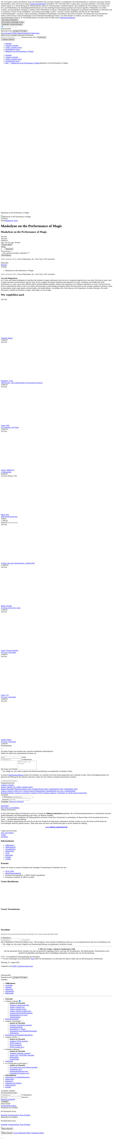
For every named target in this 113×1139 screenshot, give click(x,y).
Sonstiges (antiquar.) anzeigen (20, 1053)
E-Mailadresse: (27, 759)
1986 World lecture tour (9, 517)
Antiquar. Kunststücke (22, 793)
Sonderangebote (13, 1115)
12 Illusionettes (6, 472)
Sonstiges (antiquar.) (50, 793)
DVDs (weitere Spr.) (17, 1047)
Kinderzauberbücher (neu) (19, 1071)
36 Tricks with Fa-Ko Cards (10, 608)
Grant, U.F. (5, 695)
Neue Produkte (25, 1115)
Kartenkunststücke (16, 1027)
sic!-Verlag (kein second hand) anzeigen (24, 1067)
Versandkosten (10, 849)
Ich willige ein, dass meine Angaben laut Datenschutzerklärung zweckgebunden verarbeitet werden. (38, 771)
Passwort (25, 1097)
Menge (3, 247)
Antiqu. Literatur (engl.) (24, 787)
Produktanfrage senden (9, 781)
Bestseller (4, 1115)
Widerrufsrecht (10, 847)
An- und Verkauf (7, 833)
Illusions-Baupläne (7, 789)
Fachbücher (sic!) (16, 1069)
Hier (32, 959)
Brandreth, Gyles (7, 381)
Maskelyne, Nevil (11, 221)
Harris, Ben (5, 515)
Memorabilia (14, 1057)
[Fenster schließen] (2, 215)
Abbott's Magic (6, 740)
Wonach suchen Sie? (29, 37)
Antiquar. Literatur (7, 785)
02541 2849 (9, 871)
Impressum (9, 855)
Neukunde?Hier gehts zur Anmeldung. (10, 807)
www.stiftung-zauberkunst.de (56, 827)
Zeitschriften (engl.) (71, 789)
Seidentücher (14, 1033)
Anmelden (5, 801)
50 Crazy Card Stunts (8, 652)
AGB (7, 853)
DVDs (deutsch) (15, 1043)
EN (23, 31)
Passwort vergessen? (16, 801)
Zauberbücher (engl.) (56, 789)
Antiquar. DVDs (36, 793)
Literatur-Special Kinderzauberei (34, 791)
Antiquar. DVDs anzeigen (19, 1041)
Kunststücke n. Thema (17, 1029)
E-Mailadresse (6, 938)
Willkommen (9, 845)
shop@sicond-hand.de (13, 873)
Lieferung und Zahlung (13, 1083)
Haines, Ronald (6, 606)
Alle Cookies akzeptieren (10, 20)
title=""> (22, 63)
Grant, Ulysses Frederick (9, 650)
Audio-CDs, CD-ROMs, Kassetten (22, 1055)
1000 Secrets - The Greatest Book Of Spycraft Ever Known (22, 383)
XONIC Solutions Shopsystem (22, 966)
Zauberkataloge (70, 791)
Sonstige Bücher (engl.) (40, 789)
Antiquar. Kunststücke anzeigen (21, 1025)
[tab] (58, 271)
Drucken (4, 265)
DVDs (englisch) (16, 1045)
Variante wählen (7, 245)
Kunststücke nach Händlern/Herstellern (23, 1031)
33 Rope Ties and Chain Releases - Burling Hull (18, 563)
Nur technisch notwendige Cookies (13, 22)
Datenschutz (9, 851)
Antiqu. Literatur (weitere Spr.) (11, 791)
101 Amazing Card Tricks (10, 427)
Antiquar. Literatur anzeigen (19, 1005)
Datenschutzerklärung (38, 4)
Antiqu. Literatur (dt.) (8, 787)
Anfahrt (8, 859)
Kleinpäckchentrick (7, 793)
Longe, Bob (5, 425)
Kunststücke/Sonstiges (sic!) (19, 1073)
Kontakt (8, 857)
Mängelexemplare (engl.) (23, 789)
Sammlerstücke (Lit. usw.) (55, 791)
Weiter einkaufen (7, 1129)
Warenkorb (9, 991)
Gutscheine (61, 793)
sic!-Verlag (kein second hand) (76, 793)
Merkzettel (9, 993)
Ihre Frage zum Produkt (9, 769)
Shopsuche (9, 989)
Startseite (8, 987)
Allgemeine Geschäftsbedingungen (17, 1077)
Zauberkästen (14, 1059)
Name (24, 757)
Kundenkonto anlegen (8, 1106)
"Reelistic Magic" (7, 338)
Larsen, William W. (7, 470)
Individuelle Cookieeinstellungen (12, 24)
